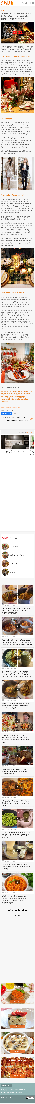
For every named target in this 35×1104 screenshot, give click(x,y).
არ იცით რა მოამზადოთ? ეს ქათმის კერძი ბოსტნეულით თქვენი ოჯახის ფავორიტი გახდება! (15, 705)
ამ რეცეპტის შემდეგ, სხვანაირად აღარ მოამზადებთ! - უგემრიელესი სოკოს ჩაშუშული (17, 803)
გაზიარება (8, 413)
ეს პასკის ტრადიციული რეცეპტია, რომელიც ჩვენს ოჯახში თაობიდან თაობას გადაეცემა (15, 771)
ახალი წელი (11, 417)
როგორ (9, 420)
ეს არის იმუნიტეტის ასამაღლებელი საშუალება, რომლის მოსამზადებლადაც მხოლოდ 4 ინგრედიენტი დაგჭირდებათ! (17, 674)
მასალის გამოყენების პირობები (10, 407)
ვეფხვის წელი (20, 417)
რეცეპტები (17, 1001)
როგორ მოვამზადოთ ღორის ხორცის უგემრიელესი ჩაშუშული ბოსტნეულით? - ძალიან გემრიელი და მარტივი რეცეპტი (17, 642)
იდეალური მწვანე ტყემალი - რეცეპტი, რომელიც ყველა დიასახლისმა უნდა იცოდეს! (16, 835)
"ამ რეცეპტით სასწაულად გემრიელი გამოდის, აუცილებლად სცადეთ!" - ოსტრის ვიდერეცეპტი (16, 610)
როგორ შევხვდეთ (18, 420)
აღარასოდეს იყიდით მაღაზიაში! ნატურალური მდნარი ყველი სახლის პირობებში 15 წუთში (16, 866)
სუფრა (26, 420)
